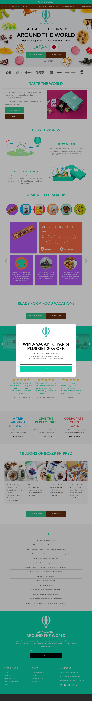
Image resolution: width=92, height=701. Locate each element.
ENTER (46, 369)
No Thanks (46, 373)
